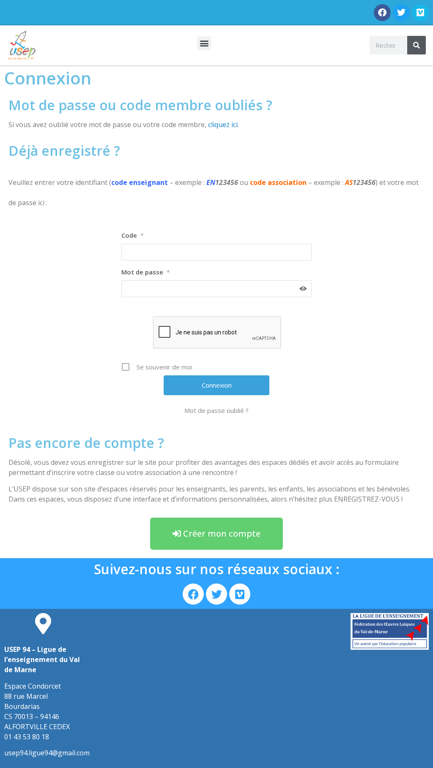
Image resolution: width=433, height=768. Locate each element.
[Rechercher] (416, 45)
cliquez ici (223, 124)
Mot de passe (145, 272)
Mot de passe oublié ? (216, 410)
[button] (204, 43)
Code (132, 235)
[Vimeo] (420, 12)
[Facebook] (382, 12)
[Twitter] (401, 12)
